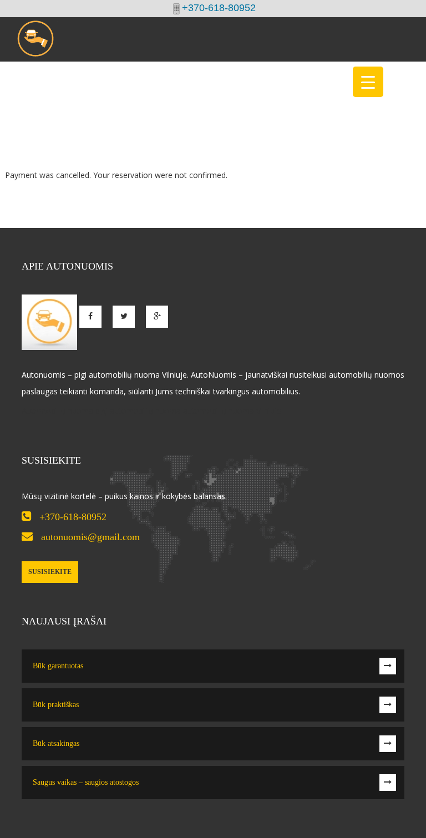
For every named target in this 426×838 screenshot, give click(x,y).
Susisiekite (50, 572)
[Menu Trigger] (368, 82)
